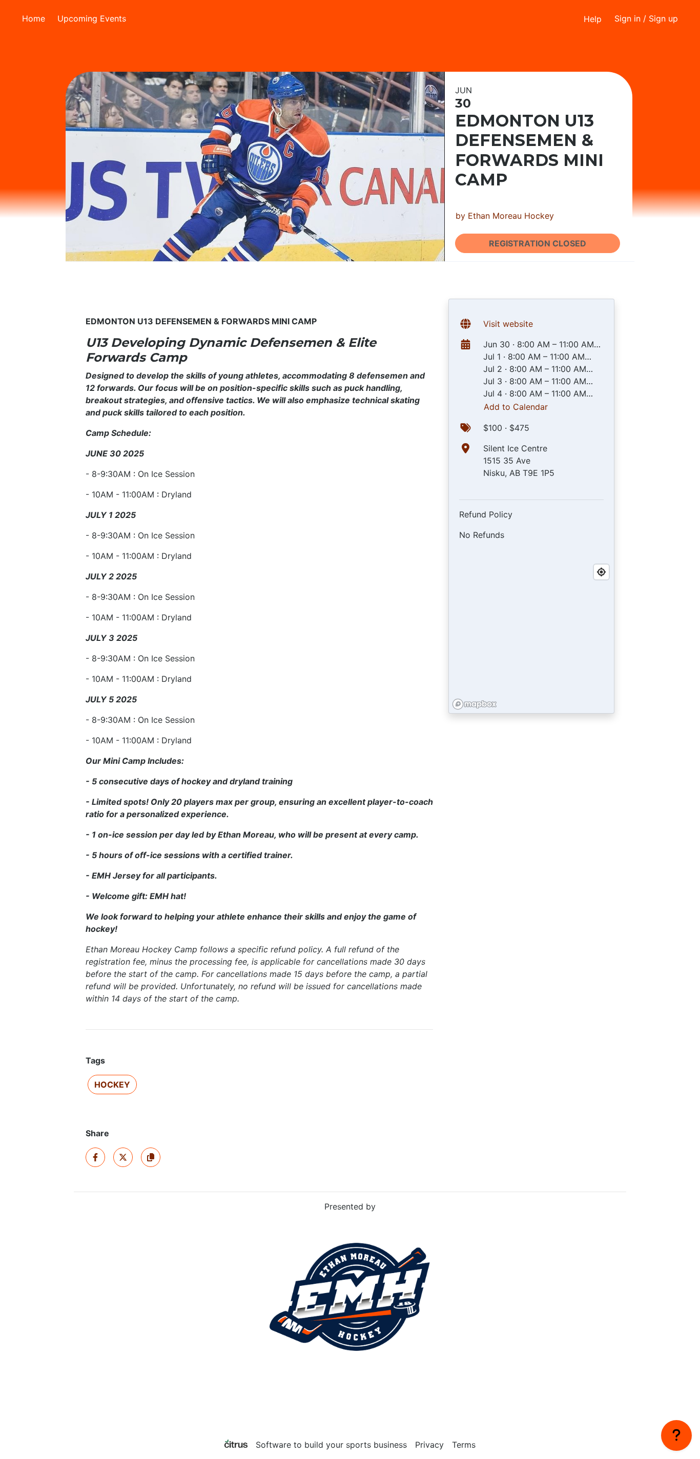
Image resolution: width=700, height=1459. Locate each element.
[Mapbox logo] (474, 704)
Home (33, 18)
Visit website (508, 324)
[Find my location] (601, 572)
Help (593, 19)
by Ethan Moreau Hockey (505, 216)
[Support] (676, 1435)
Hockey (112, 1084)
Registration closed (537, 243)
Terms (464, 1445)
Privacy (429, 1445)
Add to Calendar (516, 407)
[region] (531, 636)
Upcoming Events (91, 18)
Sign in (646, 18)
